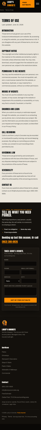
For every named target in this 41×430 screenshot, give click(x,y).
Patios (4, 352)
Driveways (5, 355)
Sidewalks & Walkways (9, 369)
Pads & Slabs (6, 366)
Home (2, 10)
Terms (10, 416)
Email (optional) (27, 268)
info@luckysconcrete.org (10, 390)
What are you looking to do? (18, 285)
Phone (6, 268)
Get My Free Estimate (20, 300)
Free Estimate (6, 393)
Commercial (6, 373)
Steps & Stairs (6, 362)
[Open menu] (37, 4)
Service (7, 277)
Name (6, 259)
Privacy (4, 416)
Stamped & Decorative (9, 359)
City (23, 277)
